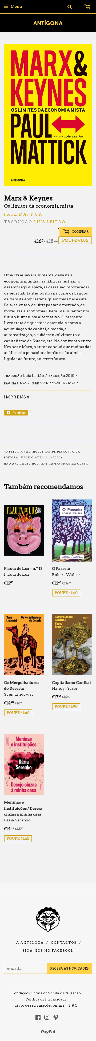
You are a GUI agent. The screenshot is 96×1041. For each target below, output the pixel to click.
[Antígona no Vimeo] (55, 1018)
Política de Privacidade (46, 999)
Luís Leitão (50, 222)
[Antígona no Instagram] (47, 1018)
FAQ (73, 1005)
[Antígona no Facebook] (38, 1018)
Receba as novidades (69, 968)
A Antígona (30, 943)
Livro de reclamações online (39, 1005)
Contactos (64, 943)
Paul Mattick (23, 214)
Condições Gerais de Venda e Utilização (46, 993)
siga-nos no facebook (48, 951)
